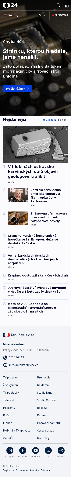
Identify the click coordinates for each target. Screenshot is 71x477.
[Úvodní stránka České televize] (19, 334)
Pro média (43, 377)
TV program (11, 377)
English (7, 470)
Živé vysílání (11, 385)
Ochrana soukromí (26, 470)
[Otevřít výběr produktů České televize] (67, 5)
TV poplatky (11, 392)
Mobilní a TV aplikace (16, 430)
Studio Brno (44, 392)
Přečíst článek (15, 88)
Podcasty (9, 408)
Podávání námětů (48, 423)
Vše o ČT (8, 438)
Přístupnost (48, 470)
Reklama (43, 385)
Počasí (7, 415)
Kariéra (42, 415)
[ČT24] (10, 5)
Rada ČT (42, 408)
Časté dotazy (45, 430)
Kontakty (43, 438)
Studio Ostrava (46, 400)
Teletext (8, 400)
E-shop (7, 423)
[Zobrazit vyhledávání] (58, 5)
